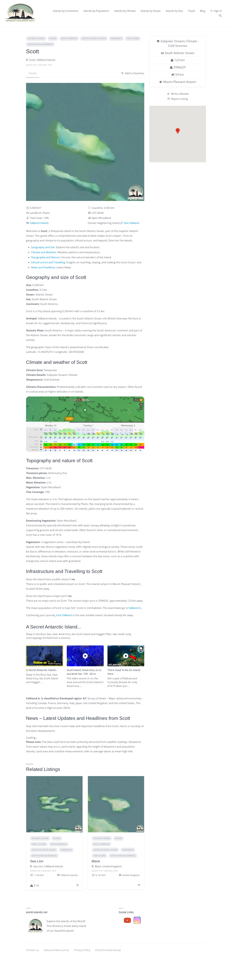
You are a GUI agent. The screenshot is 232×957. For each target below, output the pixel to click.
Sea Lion (36, 861)
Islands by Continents (65, 11)
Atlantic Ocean (36, 38)
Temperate (116, 38)
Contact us (32, 950)
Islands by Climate (125, 11)
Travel (191, 11)
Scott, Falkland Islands (42, 60)
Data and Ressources (56, 950)
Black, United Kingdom (108, 866)
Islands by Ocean (151, 11)
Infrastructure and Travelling (48, 262)
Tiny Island (133, 38)
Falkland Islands (39, 223)
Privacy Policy (82, 950)
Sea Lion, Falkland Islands (48, 866)
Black (96, 861)
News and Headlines (43, 267)
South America (69, 38)
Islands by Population (96, 11)
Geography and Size (43, 247)
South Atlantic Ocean (94, 38)
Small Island (39, 844)
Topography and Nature (45, 257)
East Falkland (131, 223)
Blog (202, 11)
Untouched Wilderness (40, 44)
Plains (52, 38)
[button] (220, 15)
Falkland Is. (135, 608)
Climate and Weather (43, 252)
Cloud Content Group (108, 950)
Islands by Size (174, 11)
